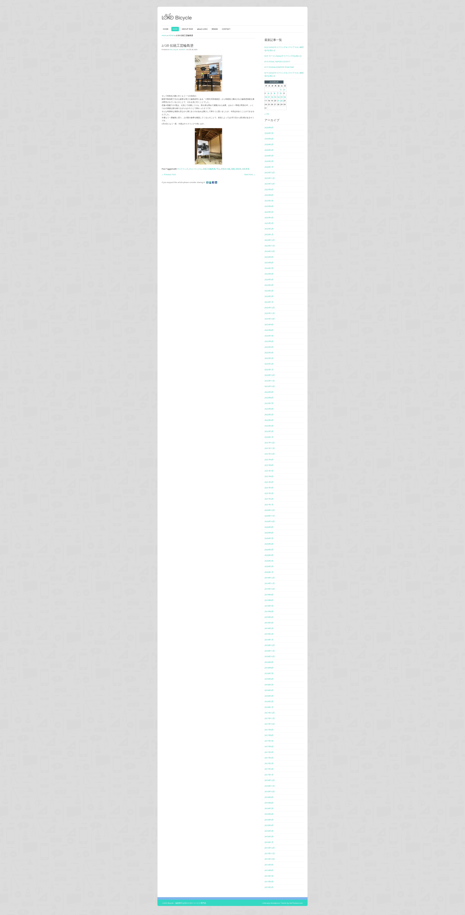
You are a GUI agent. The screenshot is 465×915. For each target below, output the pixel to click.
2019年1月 (269, 639)
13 (275, 97)
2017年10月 (269, 724)
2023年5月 (269, 347)
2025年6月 (269, 206)
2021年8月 (269, 465)
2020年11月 (269, 516)
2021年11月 (269, 448)
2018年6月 (269, 679)
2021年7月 (269, 471)
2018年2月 (269, 701)
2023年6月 (269, 341)
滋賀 (233, 169)
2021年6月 (269, 476)
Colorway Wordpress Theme (274, 903)
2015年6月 (269, 881)
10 (266, 97)
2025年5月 (269, 212)
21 (278, 100)
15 (281, 97)
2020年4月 (269, 555)
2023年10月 (269, 319)
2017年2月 (269, 769)
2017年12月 (269, 712)
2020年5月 (269, 549)
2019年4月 (269, 622)
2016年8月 (269, 802)
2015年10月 (269, 859)
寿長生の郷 (225, 169)
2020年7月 (269, 538)
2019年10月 (269, 589)
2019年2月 (269, 634)
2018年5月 (269, 684)
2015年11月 (269, 853)
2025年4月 (269, 217)
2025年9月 (269, 189)
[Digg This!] (216, 182)
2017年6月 (269, 746)
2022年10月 (269, 386)
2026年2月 (269, 161)
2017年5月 (269, 752)
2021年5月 (269, 482)
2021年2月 (269, 499)
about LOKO (202, 29)
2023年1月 (269, 369)
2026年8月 (269, 127)
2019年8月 (269, 600)
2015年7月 (269, 876)
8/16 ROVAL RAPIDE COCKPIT (277, 61)
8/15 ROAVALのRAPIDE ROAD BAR (279, 67)
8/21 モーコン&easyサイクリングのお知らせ (283, 56)
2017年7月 (269, 741)
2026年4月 (269, 150)
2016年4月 (269, 825)
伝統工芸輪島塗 (209, 169)
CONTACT (226, 29)
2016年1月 (269, 842)
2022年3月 (269, 426)
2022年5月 (269, 414)
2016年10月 (269, 791)
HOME (165, 29)
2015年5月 (269, 887)
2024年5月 (269, 279)
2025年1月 (269, 234)
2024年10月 (269, 251)
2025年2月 (269, 229)
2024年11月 (269, 245)
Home (164, 35)
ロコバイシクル (195, 169)
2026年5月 (269, 144)
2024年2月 (269, 296)
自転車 (238, 169)
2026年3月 (269, 155)
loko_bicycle (174, 49)
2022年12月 (269, 375)
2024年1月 (269, 302)
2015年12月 (269, 848)
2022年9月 (269, 392)
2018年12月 (269, 645)
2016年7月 (269, 808)
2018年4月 (269, 690)
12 (272, 97)
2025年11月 (269, 178)
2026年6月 (269, 138)
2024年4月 (269, 285)
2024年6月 (269, 274)
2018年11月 (269, 651)
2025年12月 (269, 172)
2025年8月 (269, 195)
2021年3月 (269, 493)
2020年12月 (269, 510)
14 (278, 97)
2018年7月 (269, 673)
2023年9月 (269, 324)
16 (284, 97)
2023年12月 (269, 307)
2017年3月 (269, 763)
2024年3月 (269, 290)
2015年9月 (269, 864)
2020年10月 (269, 521)
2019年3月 (269, 628)
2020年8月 (269, 532)
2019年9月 (269, 594)
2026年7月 (269, 133)
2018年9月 (269, 662)
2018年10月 (269, 656)
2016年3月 (269, 831)
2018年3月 (269, 696)
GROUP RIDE (187, 29)
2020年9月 (269, 527)
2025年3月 (269, 223)
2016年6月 (269, 814)
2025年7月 (269, 200)
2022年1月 (269, 437)
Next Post (249, 174)
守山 (218, 169)
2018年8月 (269, 667)
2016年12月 (269, 780)
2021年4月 (269, 487)
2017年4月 (269, 757)
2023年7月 (269, 335)
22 (281, 100)
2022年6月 (269, 409)
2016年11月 (269, 786)
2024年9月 (269, 257)
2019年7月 (269, 606)
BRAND (215, 29)
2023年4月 (269, 352)
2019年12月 (269, 577)
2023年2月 (269, 364)
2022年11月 (269, 381)
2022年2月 (269, 431)
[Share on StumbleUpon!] (210, 182)
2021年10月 (269, 454)
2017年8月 (269, 735)
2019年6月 (269, 611)
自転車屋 (245, 169)
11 (269, 97)
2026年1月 (269, 167)
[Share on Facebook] (213, 182)
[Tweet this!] (207, 182)
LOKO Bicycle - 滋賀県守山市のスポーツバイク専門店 (184, 903)
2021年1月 (269, 504)
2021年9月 (269, 459)
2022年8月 (269, 397)
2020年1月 (269, 572)
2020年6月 (269, 544)
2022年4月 (269, 420)
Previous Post (169, 174)
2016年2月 (269, 836)
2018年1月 (269, 707)
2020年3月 (269, 561)
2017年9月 (269, 729)
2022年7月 (269, 403)
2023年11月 (269, 313)
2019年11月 (269, 583)
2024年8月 (269, 262)
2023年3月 (269, 358)
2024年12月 (269, 240)
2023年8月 (269, 330)
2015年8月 (269, 870)
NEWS (175, 29)
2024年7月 (269, 268)
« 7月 (266, 114)
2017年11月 (269, 718)
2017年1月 (269, 774)
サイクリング (182, 169)
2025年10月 (269, 183)
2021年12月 (269, 442)
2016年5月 (269, 819)
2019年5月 (269, 617)
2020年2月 (269, 566)
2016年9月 (269, 797)
